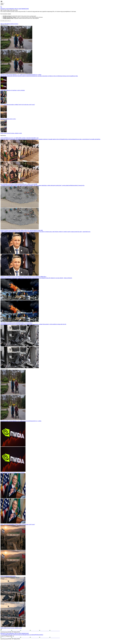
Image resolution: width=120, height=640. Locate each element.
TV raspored (3, 634)
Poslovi (16, 634)
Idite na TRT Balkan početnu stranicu (9, 23)
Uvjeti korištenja (22, 634)
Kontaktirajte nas (10, 634)
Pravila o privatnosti (30, 634)
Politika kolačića (39, 634)
